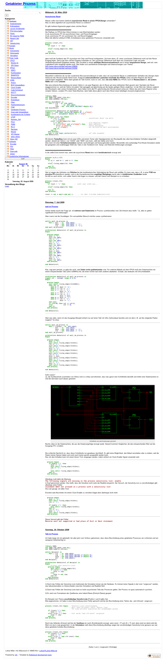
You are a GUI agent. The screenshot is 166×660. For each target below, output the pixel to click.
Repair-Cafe (14, 38)
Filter (13, 102)
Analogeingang (15, 24)
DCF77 (13, 92)
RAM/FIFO (15, 75)
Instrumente (14, 51)
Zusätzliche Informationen (19, 156)
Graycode (13, 151)
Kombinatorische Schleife (20, 115)
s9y (16, 655)
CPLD (12, 61)
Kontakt (12, 46)
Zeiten (12, 154)
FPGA (12, 68)
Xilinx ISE (14, 139)
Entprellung (15, 100)
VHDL (12, 80)
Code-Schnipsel (17, 90)
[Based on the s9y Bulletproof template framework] (154, 657)
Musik (11, 48)
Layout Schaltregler (17, 29)
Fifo (11, 146)
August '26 (23, 164)
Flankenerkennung (18, 105)
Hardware (12, 21)
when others (15, 137)
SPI (11, 41)
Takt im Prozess (51, 534)
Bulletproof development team (40, 655)
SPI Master (15, 134)
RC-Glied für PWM (17, 36)
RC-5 (13, 127)
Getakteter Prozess (20, 3)
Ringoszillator (16, 78)
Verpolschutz (15, 43)
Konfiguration (16, 73)
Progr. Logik (13, 58)
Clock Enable (16, 88)
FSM (13, 107)
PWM (13, 124)
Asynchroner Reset (52, 17)
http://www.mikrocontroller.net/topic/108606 (61, 66)
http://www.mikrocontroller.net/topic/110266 (61, 68)
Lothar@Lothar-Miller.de (48, 651)
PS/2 (13, 122)
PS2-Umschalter (16, 31)
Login (7, 186)
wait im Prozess (51, 207)
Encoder (14, 97)
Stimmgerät (14, 53)
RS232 (13, 132)
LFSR (13, 117)
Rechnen (14, 129)
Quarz (12, 34)
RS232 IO (14, 63)
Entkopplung (14, 26)
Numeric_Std (16, 119)
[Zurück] (10, 164)
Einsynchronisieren (18, 95)
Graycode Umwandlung (19, 112)
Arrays (13, 83)
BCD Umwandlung (18, 85)
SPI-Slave (15, 65)
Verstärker (14, 56)
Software (12, 142)
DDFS (13, 70)
